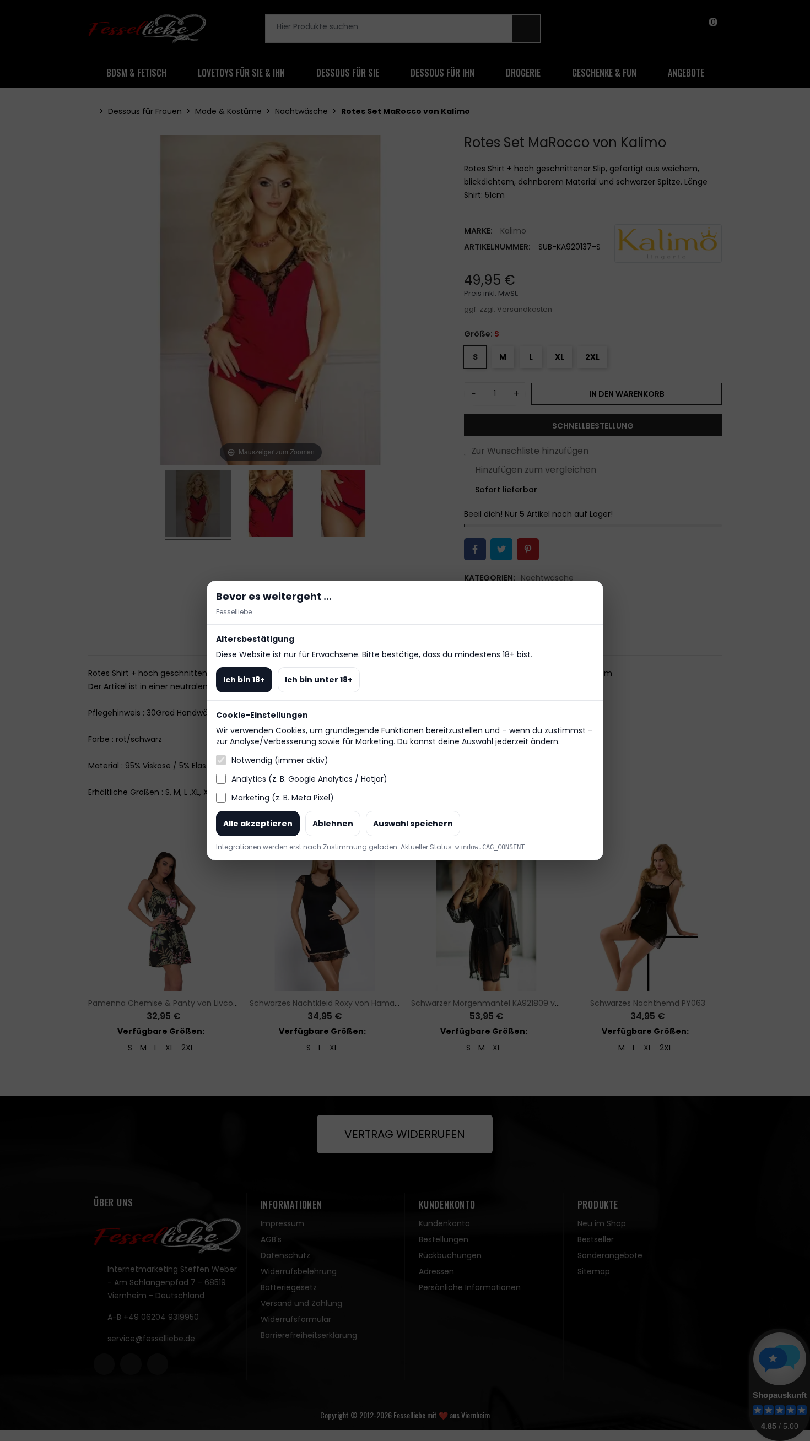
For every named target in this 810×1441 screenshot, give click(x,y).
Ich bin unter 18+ (319, 679)
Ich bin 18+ (244, 679)
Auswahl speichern (413, 823)
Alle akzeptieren (258, 823)
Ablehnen (332, 823)
